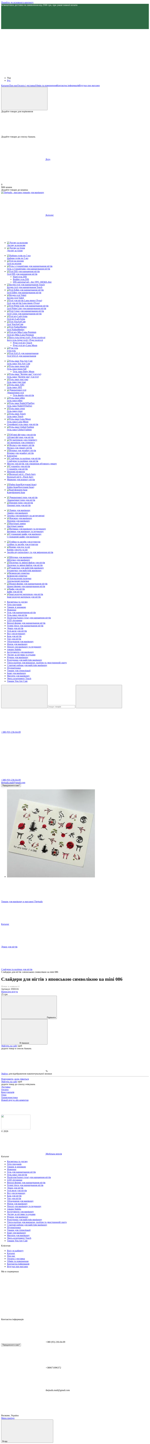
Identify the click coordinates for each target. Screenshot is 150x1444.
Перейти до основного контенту (17, 2)
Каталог (5, 85)
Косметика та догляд (17, 602)
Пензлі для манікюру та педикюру (24, 647)
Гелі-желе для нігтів (17, 631)
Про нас (13, 85)
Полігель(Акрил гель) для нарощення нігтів (29, 617)
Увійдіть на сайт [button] (9, 1046)
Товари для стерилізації (18, 670)
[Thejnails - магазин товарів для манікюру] (15, 1128)
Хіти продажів (14, 604)
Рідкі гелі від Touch (22, 342)
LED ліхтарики (14, 620)
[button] (75, 17)
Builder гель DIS (21, 279)
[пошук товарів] (24, 696)
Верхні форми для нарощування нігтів (26, 623)
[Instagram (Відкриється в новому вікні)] (23, 50)
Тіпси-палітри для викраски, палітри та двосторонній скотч (37, 662)
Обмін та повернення (46, 85)
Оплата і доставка (26, 85)
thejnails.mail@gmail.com (13, 782)
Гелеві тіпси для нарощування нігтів (25, 625)
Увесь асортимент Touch (19, 678)
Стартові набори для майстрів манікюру (27, 665)
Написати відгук (9, 991)
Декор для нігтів (15, 628)
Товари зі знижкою (16, 607)
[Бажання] (75, 124)
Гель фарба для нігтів (23, 395)
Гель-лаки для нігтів (17, 615)
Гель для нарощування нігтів (21, 612)
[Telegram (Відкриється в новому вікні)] (67, 73)
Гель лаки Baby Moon (23, 371)
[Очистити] (99, 696)
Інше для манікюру (16, 673)
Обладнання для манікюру (20, 641)
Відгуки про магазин (89, 85)
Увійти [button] (4, 1073)
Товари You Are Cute (17, 681)
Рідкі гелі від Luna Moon (25, 345)
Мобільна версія (53, 1154)
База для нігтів (14, 636)
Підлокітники (14, 668)
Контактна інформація (68, 85)
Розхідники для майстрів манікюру (24, 660)
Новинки (11, 610)
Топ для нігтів (14, 639)
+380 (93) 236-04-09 (11, 732)
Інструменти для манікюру (20, 652)
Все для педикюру (16, 633)
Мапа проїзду (8, 1418)
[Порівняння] (24, 98)
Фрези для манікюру (17, 644)
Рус (9, 80)
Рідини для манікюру (17, 657)
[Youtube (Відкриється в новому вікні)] (23, 73)
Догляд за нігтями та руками (21, 654)
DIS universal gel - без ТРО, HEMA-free (32, 282)
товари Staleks (14, 649)
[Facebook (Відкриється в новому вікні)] (111, 50)
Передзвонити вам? (11, 785)
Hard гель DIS (20, 276)
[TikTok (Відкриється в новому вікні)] (67, 50)
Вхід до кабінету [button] (15, 1250)
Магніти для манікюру (18, 676)
